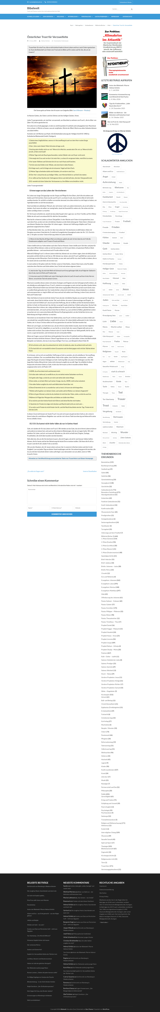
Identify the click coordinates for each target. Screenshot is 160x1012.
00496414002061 (52, 2)
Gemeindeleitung (107, 480)
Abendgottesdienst (107, 495)
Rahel (112, 346)
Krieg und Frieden (107, 800)
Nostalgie (104, 784)
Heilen (121, 264)
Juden (105, 300)
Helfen (104, 273)
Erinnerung (125, 207)
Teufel (127, 386)
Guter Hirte (119, 254)
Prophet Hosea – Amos (109, 636)
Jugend (103, 763)
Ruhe (123, 351)
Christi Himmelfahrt (108, 704)
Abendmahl (106, 166)
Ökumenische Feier (107, 512)
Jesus (125, 289)
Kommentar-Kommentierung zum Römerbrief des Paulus (119, 95)
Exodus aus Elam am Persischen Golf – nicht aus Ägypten (42, 930)
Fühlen (106, 237)
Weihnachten (105, 753)
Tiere (113, 393)
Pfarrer (105, 346)
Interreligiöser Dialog (108, 832)
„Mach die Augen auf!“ (117, 154)
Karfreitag (105, 721)
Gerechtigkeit (106, 796)
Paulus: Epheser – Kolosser (110, 601)
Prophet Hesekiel (107, 632)
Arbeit (113, 177)
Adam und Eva (108, 171)
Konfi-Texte (107, 310)
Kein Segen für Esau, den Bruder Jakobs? (40, 991)
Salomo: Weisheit (107, 670)
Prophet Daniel (106, 625)
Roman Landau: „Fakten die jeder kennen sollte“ (42, 972)
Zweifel (112, 443)
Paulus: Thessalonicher (109, 618)
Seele (116, 356)
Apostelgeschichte (107, 556)
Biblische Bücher (107, 536)
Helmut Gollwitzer (113, 273)
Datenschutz (127, 16)
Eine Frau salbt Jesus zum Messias (38, 900)
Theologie (104, 846)
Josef (129, 295)
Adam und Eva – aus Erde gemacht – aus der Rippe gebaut (43, 914)
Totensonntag (105, 746)
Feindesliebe (107, 216)
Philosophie (105, 791)
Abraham (117, 166)
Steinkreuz (106, 376)
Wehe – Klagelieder (108, 691)
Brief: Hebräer (106, 559)
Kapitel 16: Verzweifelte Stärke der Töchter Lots (42, 954)
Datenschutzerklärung (106, 889)
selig (129, 361)
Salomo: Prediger (107, 663)
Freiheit (127, 221)
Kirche (114, 305)
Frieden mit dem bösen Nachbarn (83, 901)
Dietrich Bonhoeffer (109, 202)
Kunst (103, 773)
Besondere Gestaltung (108, 492)
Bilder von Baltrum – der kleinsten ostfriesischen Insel (119, 114)
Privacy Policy (103, 896)
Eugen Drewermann (123, 211)
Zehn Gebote (125, 438)
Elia (104, 207)
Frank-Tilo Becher (107, 221)
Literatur (104, 777)
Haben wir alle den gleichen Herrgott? (39, 963)
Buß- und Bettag (106, 700)
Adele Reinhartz (121, 171)
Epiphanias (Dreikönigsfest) (110, 707)
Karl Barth (125, 300)
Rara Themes (89, 1009)
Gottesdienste (106, 490)
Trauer (121, 399)
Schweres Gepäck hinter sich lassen (38, 940)
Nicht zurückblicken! (33, 1000)
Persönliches (86, 16)
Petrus (125, 341)
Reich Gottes (121, 346)
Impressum (115, 16)
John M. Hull (121, 295)
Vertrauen (118, 417)
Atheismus (104, 825)
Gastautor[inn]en (101, 16)
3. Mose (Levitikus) (107, 546)
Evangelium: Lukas (107, 584)
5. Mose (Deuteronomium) (110, 552)
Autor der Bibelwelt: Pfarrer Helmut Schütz (119, 86)
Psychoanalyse (106, 813)
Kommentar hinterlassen (61, 41)
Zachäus (115, 437)
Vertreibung (106, 422)
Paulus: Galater (106, 604)
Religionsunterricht (107, 859)
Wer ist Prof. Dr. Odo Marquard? (119, 122)
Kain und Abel (115, 300)
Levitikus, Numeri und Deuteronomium (39, 959)
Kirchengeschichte (107, 856)
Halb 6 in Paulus (108, 259)
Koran (117, 310)
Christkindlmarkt (120, 192)
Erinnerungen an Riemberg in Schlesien (39, 995)
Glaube (106, 243)
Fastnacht (104, 714)
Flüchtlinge (118, 216)
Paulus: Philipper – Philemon (110, 611)
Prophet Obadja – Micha (109, 650)
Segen (104, 361)
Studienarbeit (108, 381)
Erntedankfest (106, 711)
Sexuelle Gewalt (106, 839)
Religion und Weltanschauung (111, 823)
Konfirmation (105, 508)
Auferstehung (109, 182)
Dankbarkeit (108, 197)
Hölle (123, 283)
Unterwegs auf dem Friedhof (111, 533)
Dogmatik (104, 852)
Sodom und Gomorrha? (34, 949)
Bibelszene (119, 187)
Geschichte (105, 486)
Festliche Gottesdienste (109, 502)
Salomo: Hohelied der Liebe (110, 660)
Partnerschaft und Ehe (108, 787)
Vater (123, 406)
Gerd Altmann (78, 110)
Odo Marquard (108, 336)
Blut (128, 187)
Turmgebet (105, 529)
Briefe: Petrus (106, 570)
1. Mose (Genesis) (107, 539)
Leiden (127, 315)
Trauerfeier (105, 866)
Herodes (123, 273)
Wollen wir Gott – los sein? (35, 925)
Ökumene (104, 836)
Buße (104, 192)
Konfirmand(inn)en (107, 770)
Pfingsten (104, 739)
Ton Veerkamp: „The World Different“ (39, 936)
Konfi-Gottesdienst (107, 505)
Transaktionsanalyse (108, 820)
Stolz (113, 376)
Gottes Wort (107, 254)
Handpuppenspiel (109, 264)
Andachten (105, 498)
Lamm (120, 315)
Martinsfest (105, 725)
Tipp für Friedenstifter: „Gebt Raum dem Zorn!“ (119, 105)
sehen (112, 361)
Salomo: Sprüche (106, 667)
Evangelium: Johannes (108, 580)
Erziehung (112, 211)
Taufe (105, 386)
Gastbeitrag (105, 469)
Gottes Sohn (115, 249)
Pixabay (87, 110)
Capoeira (111, 192)
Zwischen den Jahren (124, 443)
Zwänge (104, 447)
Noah (118, 332)
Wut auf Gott (106, 438)
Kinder (103, 766)
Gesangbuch (105, 483)
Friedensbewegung (109, 232)
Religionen (107, 351)
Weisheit (105, 432)
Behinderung (107, 187)
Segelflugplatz (124, 356)
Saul (109, 356)
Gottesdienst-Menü (125, 2)
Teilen (113, 386)
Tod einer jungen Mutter (85, 937)
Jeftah (117, 289)
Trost (106, 405)
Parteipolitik (127, 336)
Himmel (116, 278)
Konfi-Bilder (124, 305)
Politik (103, 794)
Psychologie (105, 810)
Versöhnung (106, 417)
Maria (105, 327)
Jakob (110, 289)
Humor (116, 283)
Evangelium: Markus (108, 587)
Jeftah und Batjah (32, 920)
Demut (126, 197)
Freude (105, 227)
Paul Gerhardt (107, 341)
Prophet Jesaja (106, 643)
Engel (117, 207)
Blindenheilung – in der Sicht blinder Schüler (41, 982)
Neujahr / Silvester (107, 728)
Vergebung (107, 411)
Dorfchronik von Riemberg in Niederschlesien (41, 886)
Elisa (110, 207)
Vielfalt (116, 422)
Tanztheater (105, 526)
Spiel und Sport (106, 843)
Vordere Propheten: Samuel (110, 688)
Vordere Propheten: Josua (110, 677)
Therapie (105, 393)
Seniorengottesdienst (108, 522)
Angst (105, 176)
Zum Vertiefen (48, 16)
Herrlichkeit (106, 278)
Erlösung (105, 211)
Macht (121, 321)
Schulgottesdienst (107, 519)
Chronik (104, 573)
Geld (121, 238)
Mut (104, 332)
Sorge (122, 366)
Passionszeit (105, 735)
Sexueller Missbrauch (110, 366)
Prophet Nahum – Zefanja (110, 646)
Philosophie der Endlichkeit (82, 934)
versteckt (118, 411)
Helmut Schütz (45, 41)
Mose (128, 327)
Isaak (104, 289)
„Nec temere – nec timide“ (85, 898)
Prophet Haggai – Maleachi (110, 629)
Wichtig (114, 432)
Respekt (117, 351)
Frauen (117, 221)
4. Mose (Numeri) (107, 549)
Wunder (124, 432)
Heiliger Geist (108, 269)
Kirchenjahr (105, 695)
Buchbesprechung (107, 466)
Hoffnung (107, 283)
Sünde (118, 381)
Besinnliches (105, 462)
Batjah (120, 182)
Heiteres (104, 756)
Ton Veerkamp (108, 399)
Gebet (103, 473)
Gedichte (104, 476)
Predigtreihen (106, 515)
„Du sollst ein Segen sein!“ (35, 471)
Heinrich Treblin (122, 269)
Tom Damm (67, 952)
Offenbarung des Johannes (110, 598)
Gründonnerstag (106, 718)
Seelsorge (60, 16)
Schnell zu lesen (33, 16)
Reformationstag (107, 742)
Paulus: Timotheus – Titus (109, 622)
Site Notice (102, 893)
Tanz (126, 381)
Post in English (106, 807)
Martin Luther (116, 327)
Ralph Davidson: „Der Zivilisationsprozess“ (40, 986)
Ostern (103, 732)
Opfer (118, 336)
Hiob (123, 278)
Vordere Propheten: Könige (110, 681)
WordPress (106, 1009)
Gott (105, 248)
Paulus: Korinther (107, 608)
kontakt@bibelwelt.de (35, 2)
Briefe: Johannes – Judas (109, 566)
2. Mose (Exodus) (107, 542)
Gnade (125, 243)
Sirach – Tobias (106, 674)
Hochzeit (104, 759)
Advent (103, 697)
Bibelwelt (33, 8)
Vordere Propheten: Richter (110, 684)
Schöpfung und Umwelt (109, 803)
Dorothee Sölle (123, 202)
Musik (103, 780)
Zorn (104, 443)
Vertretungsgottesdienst (109, 869)
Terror (119, 386)
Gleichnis (116, 243)
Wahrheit (119, 427)
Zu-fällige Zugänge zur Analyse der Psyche (40, 977)
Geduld (114, 238)
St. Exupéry (105, 371)
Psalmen (104, 653)
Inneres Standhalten (90, 471)
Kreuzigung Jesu (109, 315)
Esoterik (104, 829)
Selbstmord (121, 361)
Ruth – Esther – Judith (108, 657)
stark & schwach (118, 371)
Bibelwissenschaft (107, 849)
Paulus (117, 341)
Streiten (127, 376)
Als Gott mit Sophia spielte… (36, 895)
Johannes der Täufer (108, 295)
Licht (105, 321)
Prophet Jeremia (107, 639)
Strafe (120, 376)
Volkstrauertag (106, 749)
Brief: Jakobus (106, 563)
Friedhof (122, 232)
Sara (104, 356)
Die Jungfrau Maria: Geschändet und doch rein (41, 891)
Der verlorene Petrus (33, 945)
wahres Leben (108, 427)
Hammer (120, 259)
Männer (111, 332)
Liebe (113, 321)
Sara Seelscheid (68, 971)
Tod (120, 392)
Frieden (116, 227)
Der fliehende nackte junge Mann (37, 968)
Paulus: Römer (106, 615)
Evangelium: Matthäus (108, 591)
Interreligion (73, 16)
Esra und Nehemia (107, 577)
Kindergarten (106, 305)
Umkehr (115, 406)
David (118, 197)
